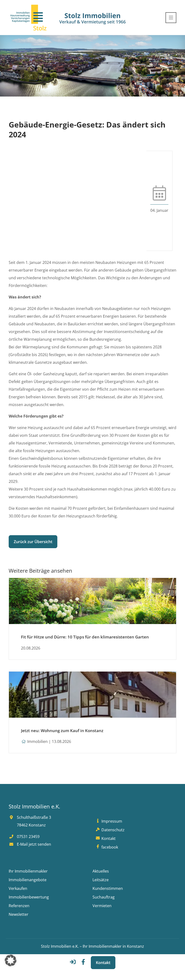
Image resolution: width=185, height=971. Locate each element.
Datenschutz (112, 829)
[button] (10, 960)
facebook (109, 847)
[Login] (73, 963)
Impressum (111, 821)
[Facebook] (83, 963)
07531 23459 (28, 836)
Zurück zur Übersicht (33, 541)
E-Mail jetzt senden (33, 844)
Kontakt (103, 962)
